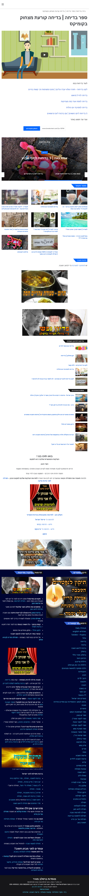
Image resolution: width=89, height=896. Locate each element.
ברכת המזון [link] (36, 613)
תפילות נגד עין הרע (78, 819)
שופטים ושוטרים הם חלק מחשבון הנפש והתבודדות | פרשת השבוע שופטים (49, 414)
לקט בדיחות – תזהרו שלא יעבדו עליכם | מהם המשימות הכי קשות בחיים (57, 89)
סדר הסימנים (35, 803)
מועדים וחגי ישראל (79, 698)
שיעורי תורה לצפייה (78, 782)
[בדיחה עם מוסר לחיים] (81, 349)
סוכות (84, 705)
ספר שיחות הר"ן (80, 735)
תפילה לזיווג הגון (79, 809)
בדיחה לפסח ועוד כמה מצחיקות (74, 101)
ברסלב (83, 651)
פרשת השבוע (81, 755)
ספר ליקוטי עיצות (79, 722)
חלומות (83, 682)
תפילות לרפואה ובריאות (77, 816)
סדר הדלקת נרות (16, 778)
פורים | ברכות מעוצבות (31, 793)
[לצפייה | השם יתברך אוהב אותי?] (74, 219)
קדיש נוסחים (81, 765)
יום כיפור (82, 692)
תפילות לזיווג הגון (36, 609)
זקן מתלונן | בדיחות (67, 355)
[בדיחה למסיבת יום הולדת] (44, 197)
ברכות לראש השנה (78, 648)
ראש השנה (82, 772)
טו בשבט (82, 688)
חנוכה (84, 685)
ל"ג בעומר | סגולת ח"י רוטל (30, 785)
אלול (84, 638)
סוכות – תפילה (35, 789)
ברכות (83, 645)
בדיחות (79, 11)
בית (84, 11)
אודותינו (25, 892)
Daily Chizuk (81, 628)
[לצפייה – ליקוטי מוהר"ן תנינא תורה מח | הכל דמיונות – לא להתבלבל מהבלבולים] (15, 197)
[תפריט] (3, 5)
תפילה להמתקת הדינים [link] (28, 729)
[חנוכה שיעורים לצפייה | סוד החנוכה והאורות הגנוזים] (15, 219)
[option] (44, 159)
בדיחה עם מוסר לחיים (66, 346)
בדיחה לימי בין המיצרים (44, 158)
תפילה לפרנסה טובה (78, 812)
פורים (84, 749)
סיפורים (83, 708)
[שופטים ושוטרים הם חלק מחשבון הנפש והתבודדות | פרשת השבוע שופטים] (81, 417)
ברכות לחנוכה (35, 778)
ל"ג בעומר (82, 695)
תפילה (83, 802)
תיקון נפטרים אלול (67, 424)
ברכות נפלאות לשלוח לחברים (14, 683)
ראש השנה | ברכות (33, 800)
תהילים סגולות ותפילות (77, 789)
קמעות (6, 856)
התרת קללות (21, 811)
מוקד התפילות (57, 892)
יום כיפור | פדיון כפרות (32, 782)
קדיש (84, 762)
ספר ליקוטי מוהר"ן (79, 719)
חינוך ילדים (82, 678)
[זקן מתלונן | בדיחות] (81, 358)
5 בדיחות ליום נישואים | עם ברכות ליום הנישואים (67, 113)
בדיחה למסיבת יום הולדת (76, 107)
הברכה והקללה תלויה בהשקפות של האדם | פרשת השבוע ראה (53, 435)
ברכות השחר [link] (36, 627)
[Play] (44, 54)
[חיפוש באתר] (86, 5)
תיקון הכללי (81, 792)
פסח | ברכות (35, 796)
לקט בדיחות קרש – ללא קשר (77, 365)
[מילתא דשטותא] (15, 242)
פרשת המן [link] (36, 603)
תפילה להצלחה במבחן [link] (22, 852)
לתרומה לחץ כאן (37, 887)
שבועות (83, 779)
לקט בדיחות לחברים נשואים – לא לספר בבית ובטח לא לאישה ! (53, 379)
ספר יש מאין (81, 715)
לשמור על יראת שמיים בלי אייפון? (62, 444)
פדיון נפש (82, 745)
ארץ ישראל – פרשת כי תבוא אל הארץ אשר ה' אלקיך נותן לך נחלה (52, 395)
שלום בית (82, 786)
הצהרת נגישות (44, 889)
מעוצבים (12, 800)
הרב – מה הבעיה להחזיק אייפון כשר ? (61, 405)
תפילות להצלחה (37, 870)
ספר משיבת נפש (79, 729)
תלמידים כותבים (79, 799)
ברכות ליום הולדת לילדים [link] (30, 742)
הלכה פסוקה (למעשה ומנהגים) (74, 668)
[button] (44, 515)
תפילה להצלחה (80, 806)
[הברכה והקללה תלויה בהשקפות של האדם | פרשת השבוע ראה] (81, 437)
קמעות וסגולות (80, 769)
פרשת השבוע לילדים (78, 759)
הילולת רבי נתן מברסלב (77, 665)
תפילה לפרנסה (19, 601)
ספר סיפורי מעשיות (78, 732)
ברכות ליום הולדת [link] (36, 736)
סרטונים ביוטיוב (24, 722)
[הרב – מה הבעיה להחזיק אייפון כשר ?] (81, 408)
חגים (84, 675)
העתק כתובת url (31, 128)
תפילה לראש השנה (20, 803)
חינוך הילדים (21, 695)
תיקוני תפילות (81, 796)
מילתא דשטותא (22, 252)
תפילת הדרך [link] (35, 618)
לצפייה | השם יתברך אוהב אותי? (76, 229)
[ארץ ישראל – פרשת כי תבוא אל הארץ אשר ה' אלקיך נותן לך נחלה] (81, 398)
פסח (84, 752)
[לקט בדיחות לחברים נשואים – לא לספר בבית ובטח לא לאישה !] (81, 382)
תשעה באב (81, 822)
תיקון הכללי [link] (36, 630)
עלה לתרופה (81, 742)
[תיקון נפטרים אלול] (81, 427)
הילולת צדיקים (80, 662)
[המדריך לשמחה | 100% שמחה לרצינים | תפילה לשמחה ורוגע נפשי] (44, 242)
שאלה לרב (82, 776)
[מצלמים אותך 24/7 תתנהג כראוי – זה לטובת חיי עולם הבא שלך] (74, 197)
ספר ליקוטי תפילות (79, 725)
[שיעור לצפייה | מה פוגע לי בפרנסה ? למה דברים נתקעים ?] (44, 219)
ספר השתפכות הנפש (78, 712)
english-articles (79, 631)
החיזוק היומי (81, 658)
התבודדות (82, 672)
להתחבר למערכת (78, 265)
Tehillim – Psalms (78, 635)
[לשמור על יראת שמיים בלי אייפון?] (81, 447)
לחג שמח (26, 796)
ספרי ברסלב (81, 739)
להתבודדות (25, 689)
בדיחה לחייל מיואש (79, 95)
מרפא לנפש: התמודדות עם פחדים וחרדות (70, 702)
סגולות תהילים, (17, 862)
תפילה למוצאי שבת (33, 843)
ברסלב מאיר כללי (79, 655)
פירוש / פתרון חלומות (26, 828)
